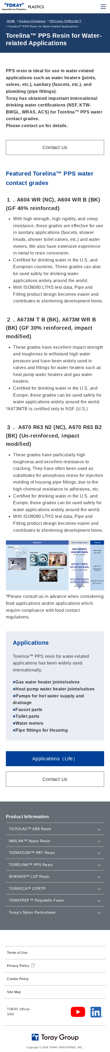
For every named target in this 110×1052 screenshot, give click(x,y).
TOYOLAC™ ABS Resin (30, 829)
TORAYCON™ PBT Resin (32, 852)
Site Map (14, 992)
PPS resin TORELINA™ (65, 21)
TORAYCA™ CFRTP (27, 888)
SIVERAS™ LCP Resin (29, 876)
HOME (11, 21)
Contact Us (55, 147)
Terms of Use (17, 953)
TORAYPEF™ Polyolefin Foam (36, 900)
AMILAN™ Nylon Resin (29, 841)
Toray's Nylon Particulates (32, 912)
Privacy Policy (18, 966)
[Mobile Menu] (103, 6)
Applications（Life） (55, 758)
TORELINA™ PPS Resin (31, 865)
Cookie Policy (18, 979)
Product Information (32, 21)
